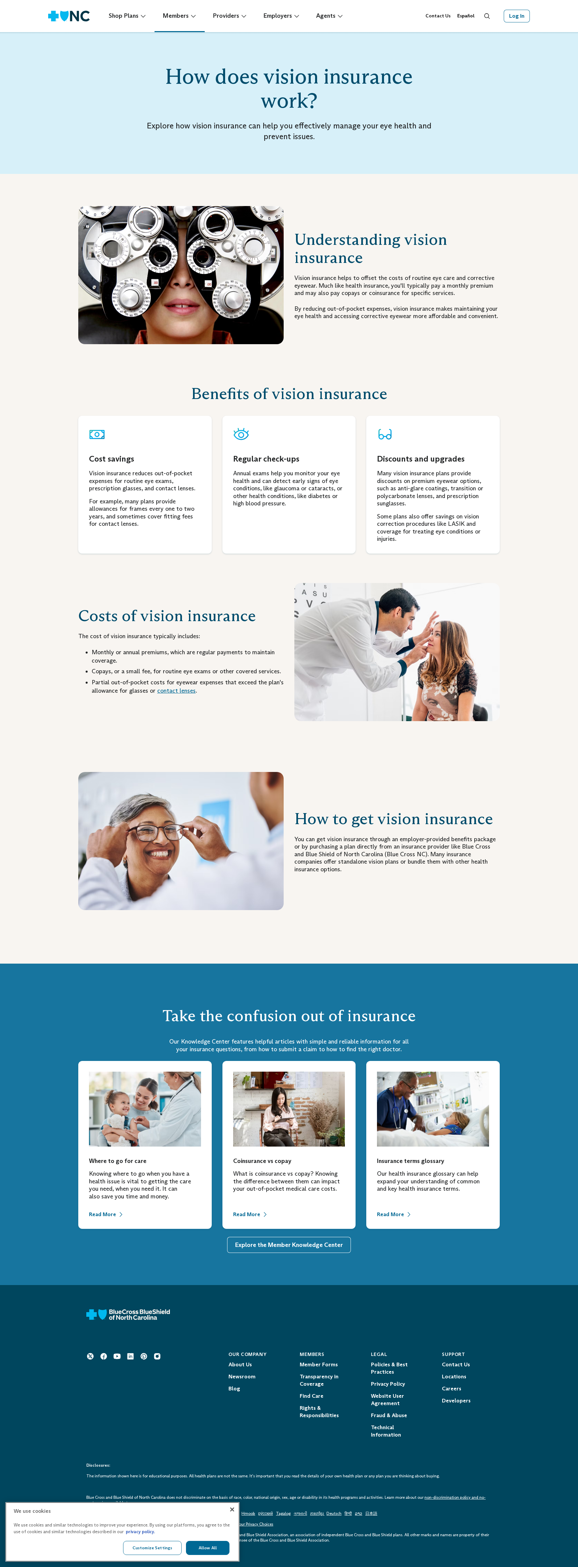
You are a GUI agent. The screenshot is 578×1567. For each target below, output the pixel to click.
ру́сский (265, 1513)
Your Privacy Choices (255, 1524)
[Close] (232, 1509)
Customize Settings (152, 1547)
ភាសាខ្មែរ (317, 1513)
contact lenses (176, 690)
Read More (102, 1214)
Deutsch (334, 1513)
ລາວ (358, 1513)
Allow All (208, 1547)
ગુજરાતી (300, 1513)
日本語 (371, 1513)
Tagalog (283, 1513)
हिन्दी (348, 1513)
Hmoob (248, 1513)
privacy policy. (140, 1531)
